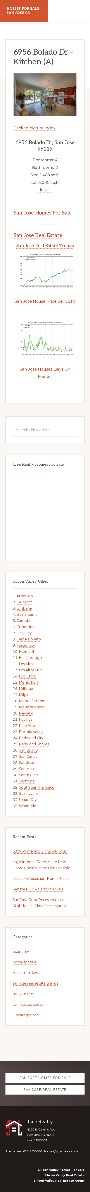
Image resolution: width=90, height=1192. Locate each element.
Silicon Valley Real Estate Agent (59, 1180)
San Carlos (28, 756)
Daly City (24, 633)
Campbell (25, 621)
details (45, 189)
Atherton (25, 596)
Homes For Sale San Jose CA (23, 11)
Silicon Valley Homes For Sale (61, 1169)
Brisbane (24, 608)
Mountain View (32, 707)
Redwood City (31, 738)
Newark (26, 713)
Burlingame (27, 614)
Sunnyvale (28, 793)
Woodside (27, 806)
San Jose (26, 763)
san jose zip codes (28, 1004)
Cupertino (26, 627)
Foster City (26, 645)
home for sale (24, 962)
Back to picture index (34, 128)
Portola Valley (31, 732)
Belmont (24, 602)
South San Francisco (36, 787)
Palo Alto (27, 726)
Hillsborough (30, 658)
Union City (28, 800)
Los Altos (26, 664)
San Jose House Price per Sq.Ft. (45, 301)
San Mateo (28, 769)
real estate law (25, 973)
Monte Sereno (31, 701)
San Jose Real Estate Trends (45, 245)
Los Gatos (27, 676)
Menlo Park (29, 682)
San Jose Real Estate (38, 235)
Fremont (27, 651)
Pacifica (25, 719)
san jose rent (24, 994)
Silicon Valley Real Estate (64, 1175)
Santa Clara (29, 775)
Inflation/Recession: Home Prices (41, 879)
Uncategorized (26, 1015)
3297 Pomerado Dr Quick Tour (40, 851)
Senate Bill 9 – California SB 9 (38, 889)
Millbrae (26, 688)
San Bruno (28, 750)
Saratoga (27, 781)
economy (21, 951)
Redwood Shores (34, 744)
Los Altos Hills (30, 670)
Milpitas (25, 695)
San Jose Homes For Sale (43, 213)
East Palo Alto (29, 639)
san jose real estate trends (35, 983)
